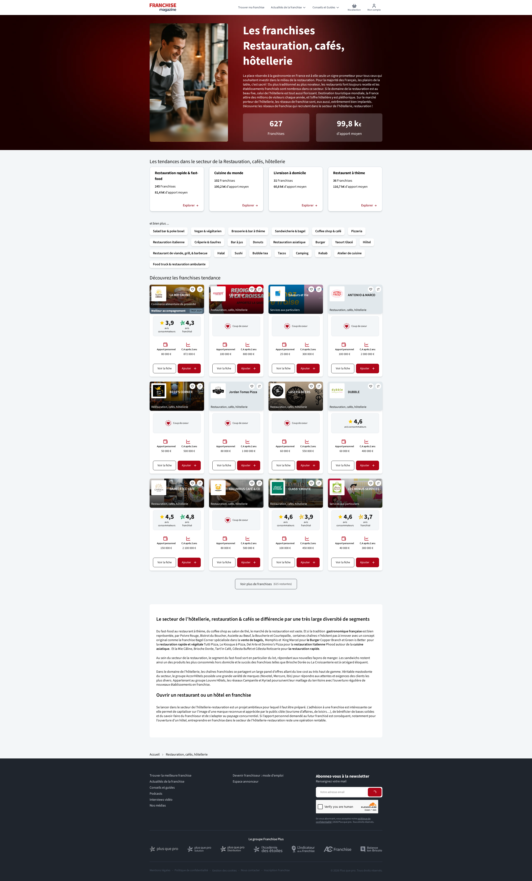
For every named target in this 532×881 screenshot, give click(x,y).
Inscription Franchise (277, 870)
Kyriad (266, 680)
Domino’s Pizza (272, 644)
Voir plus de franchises (266, 584)
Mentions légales (160, 870)
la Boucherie (261, 635)
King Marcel (290, 640)
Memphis (271, 640)
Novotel (266, 676)
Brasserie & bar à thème (248, 231)
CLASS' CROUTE (299, 489)
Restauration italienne (169, 242)
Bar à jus (237, 242)
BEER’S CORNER (181, 392)
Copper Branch (330, 640)
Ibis (289, 676)
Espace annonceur (246, 781)
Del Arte (252, 644)
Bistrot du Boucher (213, 635)
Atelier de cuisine (349, 253)
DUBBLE (354, 392)
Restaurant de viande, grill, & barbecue (180, 253)
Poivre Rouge (189, 635)
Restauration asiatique (289, 242)
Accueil (155, 754)
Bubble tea (260, 253)
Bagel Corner (205, 640)
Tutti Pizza (211, 644)
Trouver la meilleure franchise (170, 775)
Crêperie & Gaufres (208, 242)
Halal (221, 253)
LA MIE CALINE (180, 295)
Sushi (239, 253)
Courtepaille (282, 635)
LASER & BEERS (299, 392)
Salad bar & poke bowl (168, 231)
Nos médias (158, 805)
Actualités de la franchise (167, 781)
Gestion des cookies (224, 871)
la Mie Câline (183, 648)
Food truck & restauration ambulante (179, 264)
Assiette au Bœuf (239, 635)
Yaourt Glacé (344, 242)
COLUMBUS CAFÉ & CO (244, 489)
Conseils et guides (162, 787)
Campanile (250, 680)
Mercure (279, 676)
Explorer (189, 205)
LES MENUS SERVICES (363, 489)
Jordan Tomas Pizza (243, 392)
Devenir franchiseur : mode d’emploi (258, 775)
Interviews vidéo (161, 800)
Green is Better (355, 640)
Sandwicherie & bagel (290, 231)
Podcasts (156, 794)
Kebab (323, 253)
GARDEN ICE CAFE (182, 489)
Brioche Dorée (204, 648)
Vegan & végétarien (208, 231)
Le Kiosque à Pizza (232, 644)
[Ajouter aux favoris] (192, 289)
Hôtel (367, 242)
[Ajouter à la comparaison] (200, 289)
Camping (302, 253)
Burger (320, 242)
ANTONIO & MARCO (361, 295)
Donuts (258, 242)
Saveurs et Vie (298, 295)
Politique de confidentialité (191, 870)
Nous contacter (250, 870)
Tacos (282, 253)
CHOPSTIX (236, 295)
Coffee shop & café (328, 231)
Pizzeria (356, 231)
